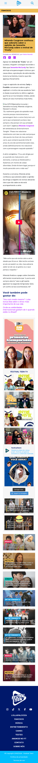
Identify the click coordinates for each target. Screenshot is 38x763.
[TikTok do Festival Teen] (13, 709)
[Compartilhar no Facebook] (4, 57)
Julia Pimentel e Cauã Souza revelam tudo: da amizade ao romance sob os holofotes (18, 583)
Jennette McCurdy (18, 67)
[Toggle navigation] (5, 3)
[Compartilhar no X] (9, 57)
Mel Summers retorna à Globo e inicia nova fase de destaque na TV (19, 677)
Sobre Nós (19, 746)
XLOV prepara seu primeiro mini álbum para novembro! (19, 659)
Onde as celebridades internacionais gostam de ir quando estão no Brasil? (18, 309)
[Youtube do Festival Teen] (30, 709)
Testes (19, 735)
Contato (19, 742)
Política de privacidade (19, 757)
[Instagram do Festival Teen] (7, 709)
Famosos (6, 10)
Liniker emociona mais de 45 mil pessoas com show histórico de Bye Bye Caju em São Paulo (19, 524)
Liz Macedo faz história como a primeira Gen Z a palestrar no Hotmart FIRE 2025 (19, 564)
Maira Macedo (28, 54)
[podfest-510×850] (19, 344)
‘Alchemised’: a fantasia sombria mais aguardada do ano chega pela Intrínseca (20, 639)
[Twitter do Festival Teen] (19, 709)
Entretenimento (19, 727)
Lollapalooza (19, 715)
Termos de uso (19, 760)
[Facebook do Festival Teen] (25, 709)
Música (19, 723)
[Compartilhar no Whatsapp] (14, 57)
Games (19, 731)
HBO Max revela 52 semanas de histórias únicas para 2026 (19, 622)
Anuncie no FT (19, 739)
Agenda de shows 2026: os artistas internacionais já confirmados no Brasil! (17, 546)
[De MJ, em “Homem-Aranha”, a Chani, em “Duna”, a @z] (19, 471)
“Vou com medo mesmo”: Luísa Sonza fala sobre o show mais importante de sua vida (16, 301)
